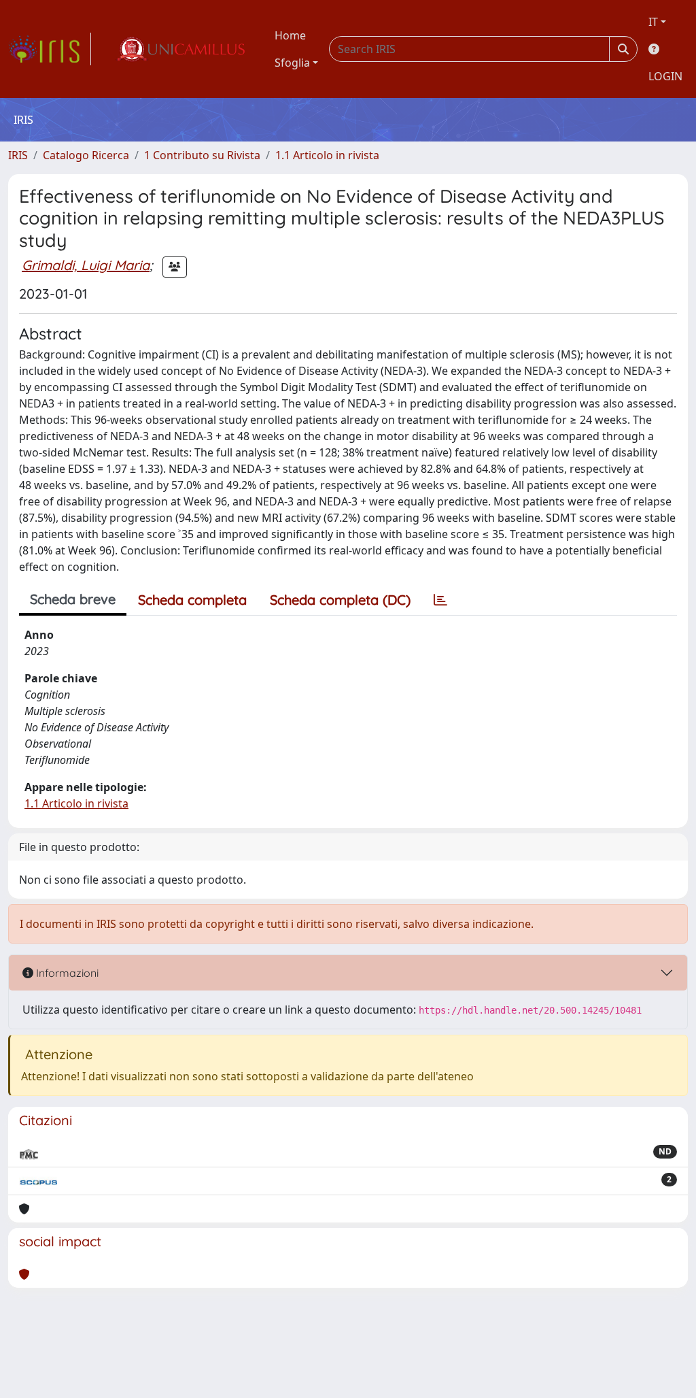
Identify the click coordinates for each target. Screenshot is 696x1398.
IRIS (18, 155)
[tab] (440, 600)
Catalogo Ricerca (86, 155)
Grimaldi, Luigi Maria (86, 264)
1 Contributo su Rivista (202, 155)
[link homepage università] (180, 49)
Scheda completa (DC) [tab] (340, 599)
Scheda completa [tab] (192, 599)
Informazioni (66, 973)
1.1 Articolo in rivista (327, 155)
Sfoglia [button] (292, 62)
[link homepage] (49, 49)
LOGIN (665, 76)
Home (290, 35)
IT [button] (653, 21)
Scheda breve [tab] (73, 599)
